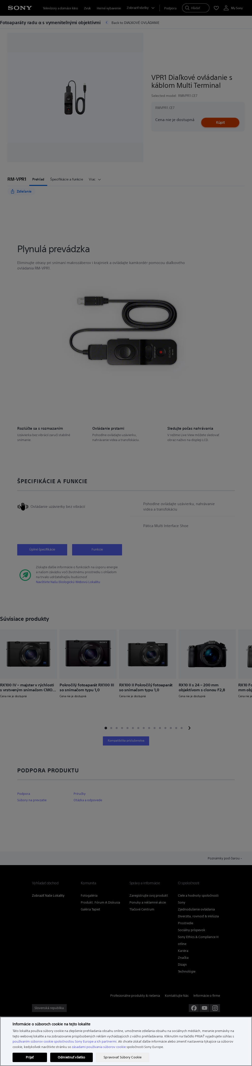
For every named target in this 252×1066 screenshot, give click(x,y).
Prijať (30, 1057)
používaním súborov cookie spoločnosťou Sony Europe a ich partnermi (64, 1041)
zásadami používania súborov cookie (99, 1047)
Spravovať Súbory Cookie (123, 1057)
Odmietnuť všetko (71, 1057)
